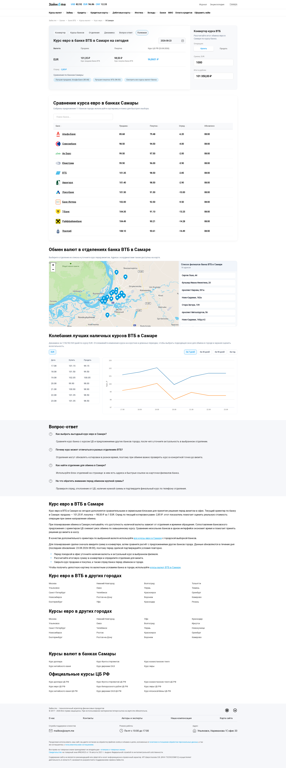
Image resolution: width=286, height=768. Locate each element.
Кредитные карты (99, 12)
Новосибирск (55, 597)
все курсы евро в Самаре (148, 538)
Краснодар (149, 602)
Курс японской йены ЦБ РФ (157, 691)
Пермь (147, 588)
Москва (52, 583)
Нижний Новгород (105, 583)
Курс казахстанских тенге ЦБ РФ (160, 682)
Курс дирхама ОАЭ (106, 666)
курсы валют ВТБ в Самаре (165, 567)
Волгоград (149, 583)
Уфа (99, 602)
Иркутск (196, 623)
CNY (98, 4)
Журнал (203, 4)
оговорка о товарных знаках (113, 750)
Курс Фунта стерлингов (108, 661)
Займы (69, 12)
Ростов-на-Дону (104, 597)
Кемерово (197, 597)
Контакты (88, 718)
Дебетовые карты (121, 12)
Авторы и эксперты (132, 718)
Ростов (100, 632)
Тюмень (195, 588)
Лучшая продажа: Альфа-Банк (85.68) (72, 80)
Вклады (151, 12)
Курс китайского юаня (60, 666)
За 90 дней (220, 352)
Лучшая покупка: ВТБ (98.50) (108, 80)
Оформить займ (202, 12)
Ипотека (139, 12)
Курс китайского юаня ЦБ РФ (63, 691)
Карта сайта (226, 718)
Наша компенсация (181, 718)
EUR (85, 4)
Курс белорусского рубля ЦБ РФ (112, 686)
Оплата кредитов (183, 12)
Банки (163, 12)
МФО (170, 12)
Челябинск (102, 592)
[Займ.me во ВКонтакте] (235, 710)
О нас (52, 718)
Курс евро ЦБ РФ (57, 686)
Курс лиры (149, 666)
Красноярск (150, 592)
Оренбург (196, 592)
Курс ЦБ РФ (153, 48)
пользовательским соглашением (79, 745)
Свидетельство (55, 752)
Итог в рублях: (200, 70)
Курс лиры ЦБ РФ (152, 686)
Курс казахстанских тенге (157, 661)
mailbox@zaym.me (64, 730)
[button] (233, 4)
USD (73, 4)
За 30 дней (205, 352)
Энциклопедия (217, 4)
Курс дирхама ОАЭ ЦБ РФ (109, 691)
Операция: (198, 43)
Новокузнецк (198, 628)
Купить (203, 48)
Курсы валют (55, 12)
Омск (99, 588)
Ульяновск (54, 588)
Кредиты (81, 12)
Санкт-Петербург (57, 592)
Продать (223, 48)
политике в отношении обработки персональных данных (173, 742)
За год (232, 352)
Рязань (195, 602)
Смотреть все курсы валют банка (141, 80)
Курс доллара (55, 661)
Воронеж (148, 597)
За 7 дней (190, 352)
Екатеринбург (55, 602)
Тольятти (196, 583)
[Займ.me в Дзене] (227, 710)
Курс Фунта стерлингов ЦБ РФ (111, 682)
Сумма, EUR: (199, 56)
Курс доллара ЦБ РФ (59, 682)
